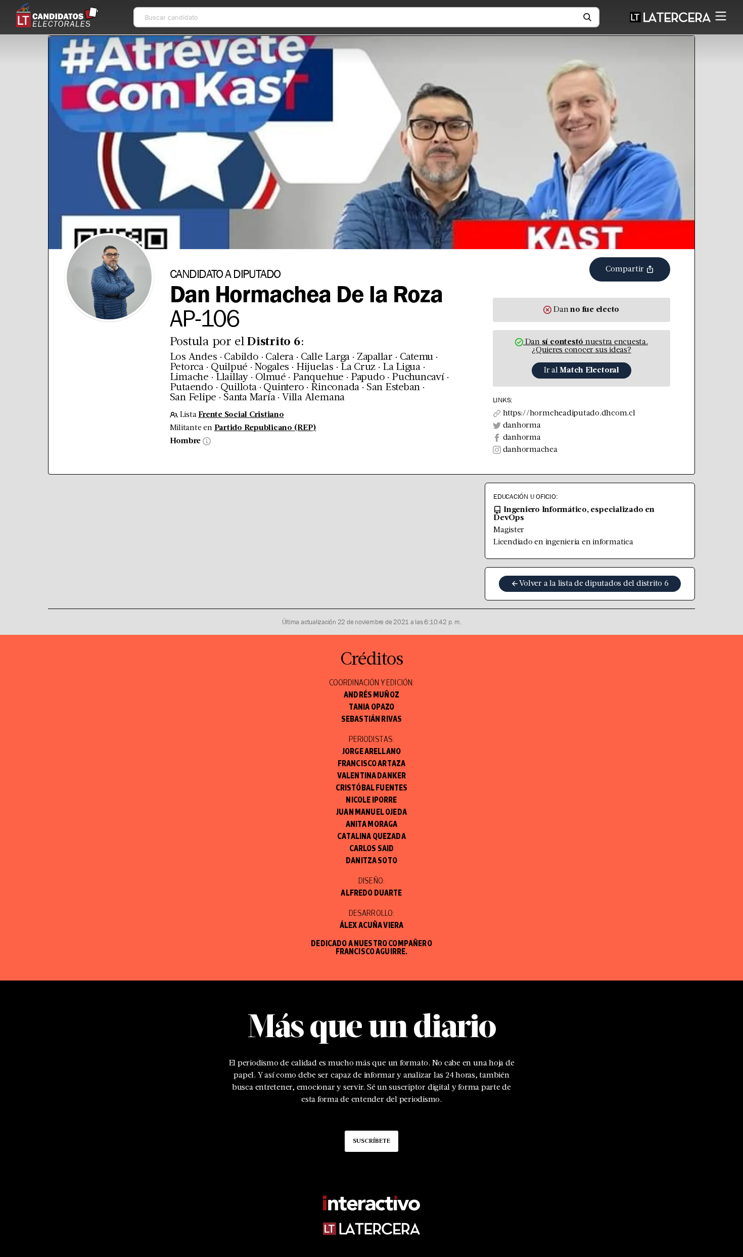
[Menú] (721, 14)
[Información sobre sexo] (206, 441)
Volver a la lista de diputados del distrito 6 (593, 584)
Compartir (626, 269)
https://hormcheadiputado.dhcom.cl (569, 413)
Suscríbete (371, 1141)
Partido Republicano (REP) (265, 428)
